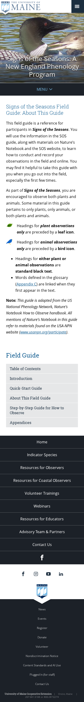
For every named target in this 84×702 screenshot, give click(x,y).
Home (42, 442)
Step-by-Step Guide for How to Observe (37, 410)
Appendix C (26, 284)
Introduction (21, 378)
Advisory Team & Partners (42, 531)
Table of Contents (25, 368)
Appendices (20, 422)
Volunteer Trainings (42, 493)
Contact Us (42, 544)
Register (42, 628)
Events (42, 619)
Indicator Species (42, 454)
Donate (42, 637)
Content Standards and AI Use (42, 665)
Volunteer (42, 647)
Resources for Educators (42, 518)
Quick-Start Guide (26, 388)
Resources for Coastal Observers (42, 480)
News (42, 609)
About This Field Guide (30, 398)
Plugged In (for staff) (42, 675)
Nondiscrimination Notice (42, 656)
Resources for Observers (42, 467)
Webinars (42, 506)
